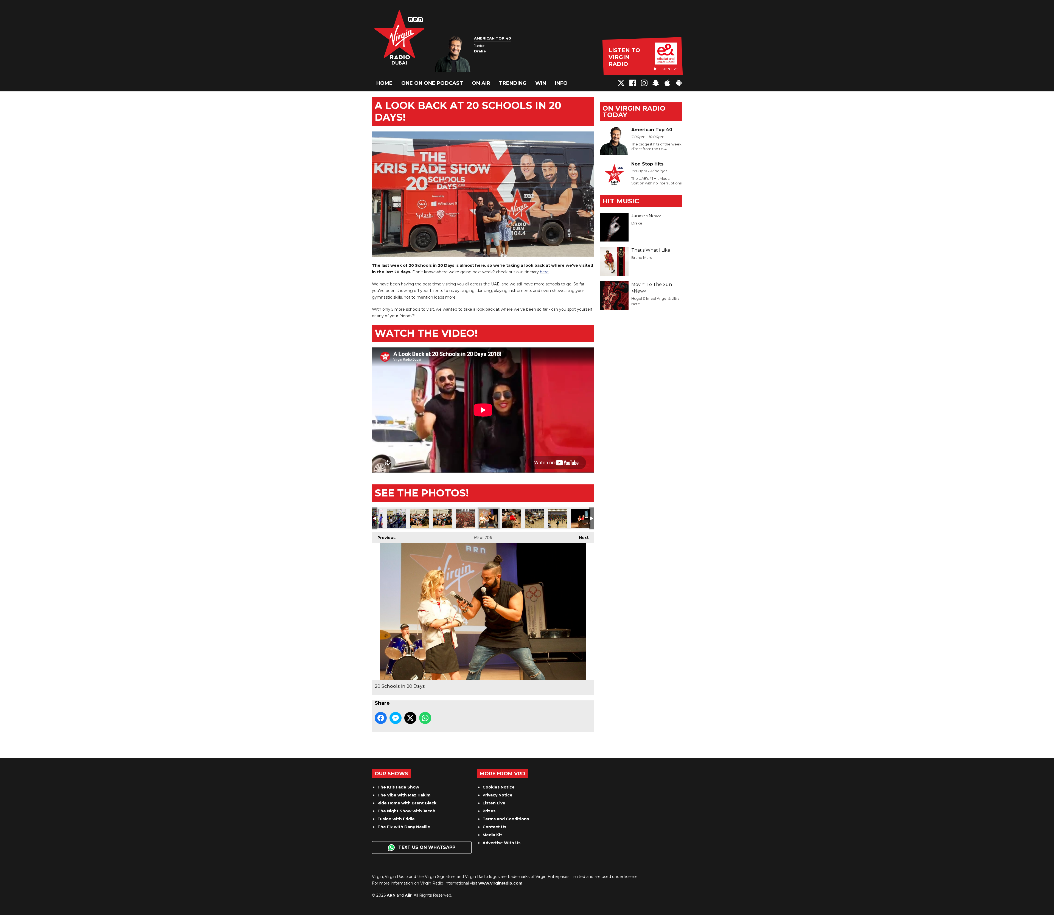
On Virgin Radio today (633, 111)
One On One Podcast (432, 83)
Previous (384, 537)
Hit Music (620, 201)
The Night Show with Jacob (406, 811)
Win (540, 83)
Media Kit (492, 834)
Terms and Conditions (506, 818)
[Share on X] (410, 718)
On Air (481, 83)
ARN (391, 895)
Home (384, 83)
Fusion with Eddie (396, 818)
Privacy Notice (497, 795)
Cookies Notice (499, 787)
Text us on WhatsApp (426, 847)
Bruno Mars (641, 257)
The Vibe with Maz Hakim (403, 795)
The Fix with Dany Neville (403, 826)
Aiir (408, 895)
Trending (512, 83)
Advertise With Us (501, 842)
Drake (636, 223)
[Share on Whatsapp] (425, 718)
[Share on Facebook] (381, 718)
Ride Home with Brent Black (406, 803)
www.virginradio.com (500, 883)
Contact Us (494, 826)
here (544, 272)
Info (561, 83)
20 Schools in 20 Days (396, 518)
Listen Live (494, 803)
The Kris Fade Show (398, 787)
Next (581, 537)
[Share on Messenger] (395, 718)
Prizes (489, 811)
